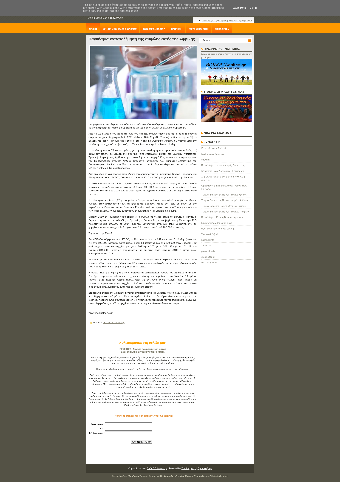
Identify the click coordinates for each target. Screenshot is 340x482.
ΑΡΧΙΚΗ (93, 29)
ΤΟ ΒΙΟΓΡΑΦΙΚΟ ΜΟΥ (154, 29)
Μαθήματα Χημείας (212, 154)
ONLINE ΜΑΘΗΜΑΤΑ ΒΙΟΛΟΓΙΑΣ (120, 29)
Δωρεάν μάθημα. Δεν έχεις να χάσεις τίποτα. (143, 352)
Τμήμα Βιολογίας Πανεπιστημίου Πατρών (225, 211)
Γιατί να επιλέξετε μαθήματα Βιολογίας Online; (227, 20)
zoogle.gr (206, 245)
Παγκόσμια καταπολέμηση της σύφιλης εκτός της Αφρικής (142, 39)
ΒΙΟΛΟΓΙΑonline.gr (157, 468)
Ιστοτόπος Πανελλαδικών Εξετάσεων (222, 171)
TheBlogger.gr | (189, 468)
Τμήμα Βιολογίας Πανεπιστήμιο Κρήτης (223, 194)
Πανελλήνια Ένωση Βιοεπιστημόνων (222, 217)
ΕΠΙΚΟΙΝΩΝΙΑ (222, 29)
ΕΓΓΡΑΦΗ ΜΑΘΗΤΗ (199, 29)
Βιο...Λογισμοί (209, 262)
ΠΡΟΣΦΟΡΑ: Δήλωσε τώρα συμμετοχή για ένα (143, 349)
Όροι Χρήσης (205, 468)
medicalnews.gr (116, 322)
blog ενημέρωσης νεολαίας (216, 222)
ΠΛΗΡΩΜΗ (176, 29)
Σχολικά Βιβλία (210, 234)
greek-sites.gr (208, 256)
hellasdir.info (207, 239)
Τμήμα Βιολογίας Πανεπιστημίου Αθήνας (224, 200)
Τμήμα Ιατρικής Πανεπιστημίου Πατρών (223, 206)
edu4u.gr (205, 159)
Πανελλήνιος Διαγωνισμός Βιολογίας (223, 165)
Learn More (239, 8)
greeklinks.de (208, 251)
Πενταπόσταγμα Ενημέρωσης (218, 228)
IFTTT (106, 322)
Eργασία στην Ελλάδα (214, 148)
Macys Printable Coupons (215, 475)
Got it (253, 8)
